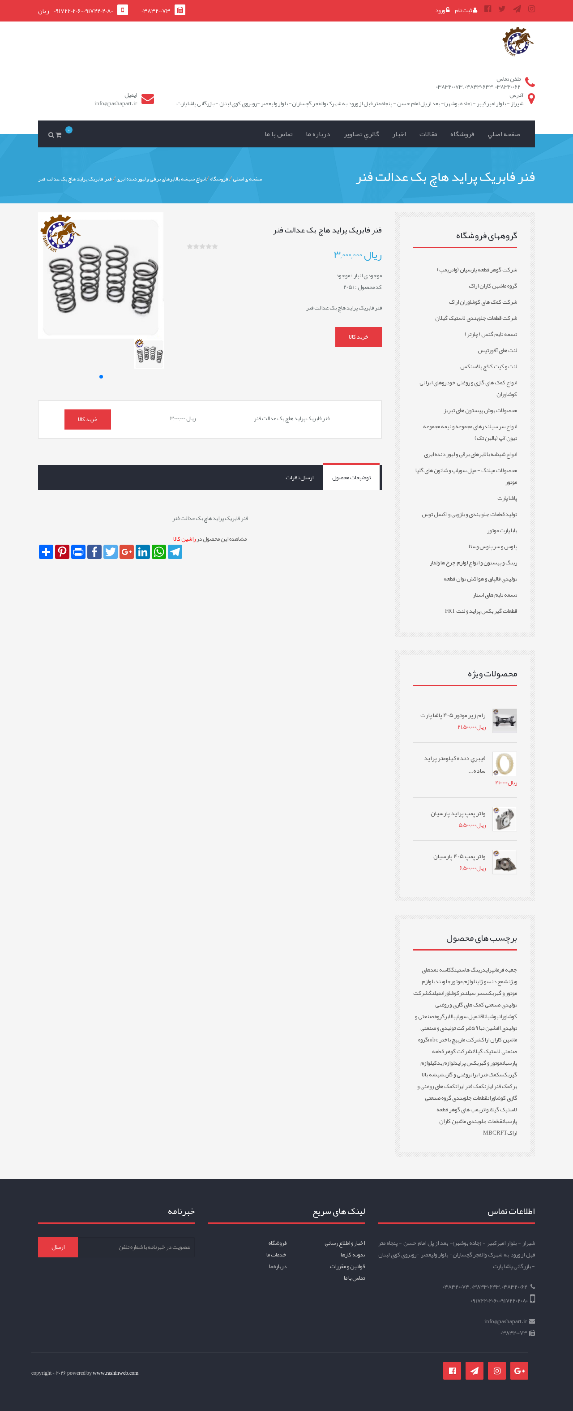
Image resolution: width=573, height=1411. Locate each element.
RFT (501, 1133)
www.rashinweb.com (115, 1373)
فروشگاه (462, 134)
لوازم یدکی (443, 1063)
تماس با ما (279, 134)
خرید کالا (358, 337)
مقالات (428, 134)
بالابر (450, 1016)
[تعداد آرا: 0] (190, 246)
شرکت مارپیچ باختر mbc (455, 1039)
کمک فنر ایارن (498, 1086)
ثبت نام (464, 10)
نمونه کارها (353, 1254)
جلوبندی (442, 981)
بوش (494, 1016)
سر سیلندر (471, 993)
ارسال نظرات (299, 477)
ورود (440, 10)
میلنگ (435, 993)
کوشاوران (450, 993)
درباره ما (318, 134)
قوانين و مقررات (347, 1266)
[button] (101, 377)
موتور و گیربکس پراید (478, 1063)
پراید (488, 970)
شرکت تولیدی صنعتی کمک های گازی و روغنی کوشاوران (465, 1004)
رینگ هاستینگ (466, 970)
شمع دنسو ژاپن (492, 981)
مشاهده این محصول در (210, 539)
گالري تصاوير (361, 134)
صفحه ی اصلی (247, 178)
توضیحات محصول (351, 477)
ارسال (57, 1247)
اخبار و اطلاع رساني (345, 1243)
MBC (489, 1133)
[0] (60, 134)
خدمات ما (276, 1254)
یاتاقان (484, 1016)
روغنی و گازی (457, 1074)
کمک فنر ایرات (469, 1086)
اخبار (399, 134)
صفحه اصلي (504, 134)
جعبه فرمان (505, 970)
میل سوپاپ (467, 1016)
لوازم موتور (463, 981)
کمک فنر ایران (485, 1074)
